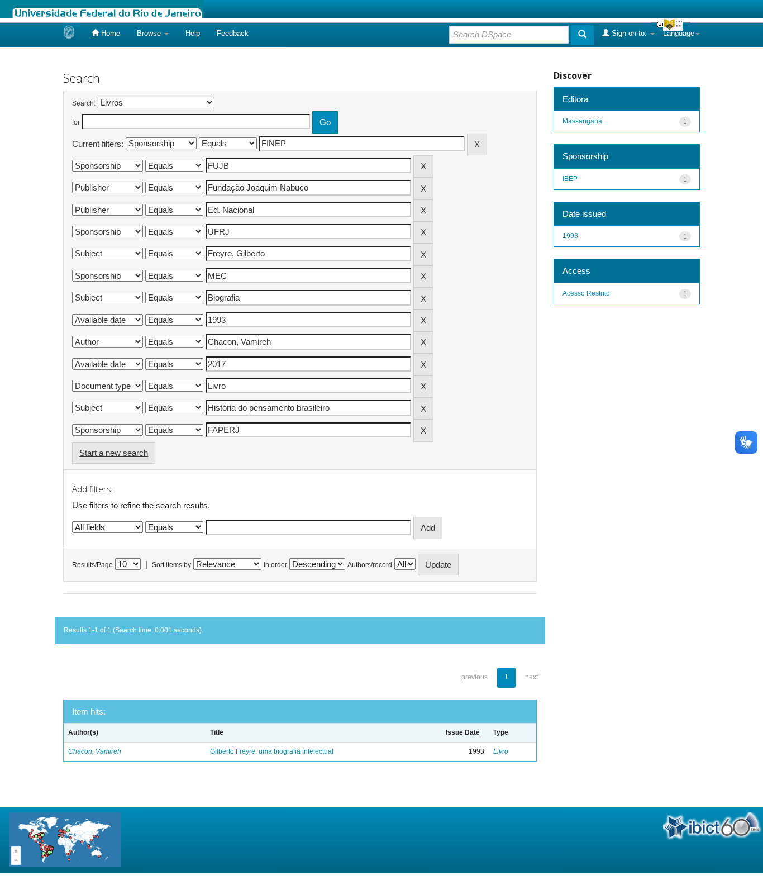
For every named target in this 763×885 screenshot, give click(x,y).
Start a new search (113, 453)
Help (192, 33)
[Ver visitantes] (65, 839)
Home (109, 33)
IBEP (570, 179)
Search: (84, 103)
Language (678, 33)
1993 (570, 236)
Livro (500, 751)
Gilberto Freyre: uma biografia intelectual (271, 751)
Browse (150, 33)
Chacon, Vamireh (94, 751)
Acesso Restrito (586, 293)
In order (275, 565)
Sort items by (171, 565)
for (76, 122)
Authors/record (369, 565)
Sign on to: (629, 33)
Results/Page (92, 565)
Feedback (233, 33)
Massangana (582, 121)
